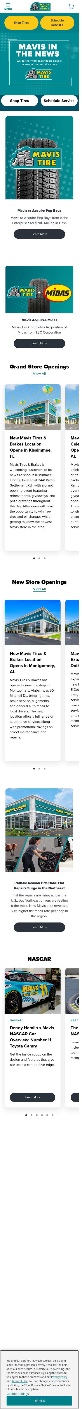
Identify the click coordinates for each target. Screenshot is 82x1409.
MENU (8, 9)
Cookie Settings (18, 1394)
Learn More (39, 234)
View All (39, 374)
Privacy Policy (59, 1377)
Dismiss (39, 1401)
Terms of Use (20, 1381)
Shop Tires (21, 23)
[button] (34, 558)
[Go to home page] (40, 6)
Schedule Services (57, 23)
